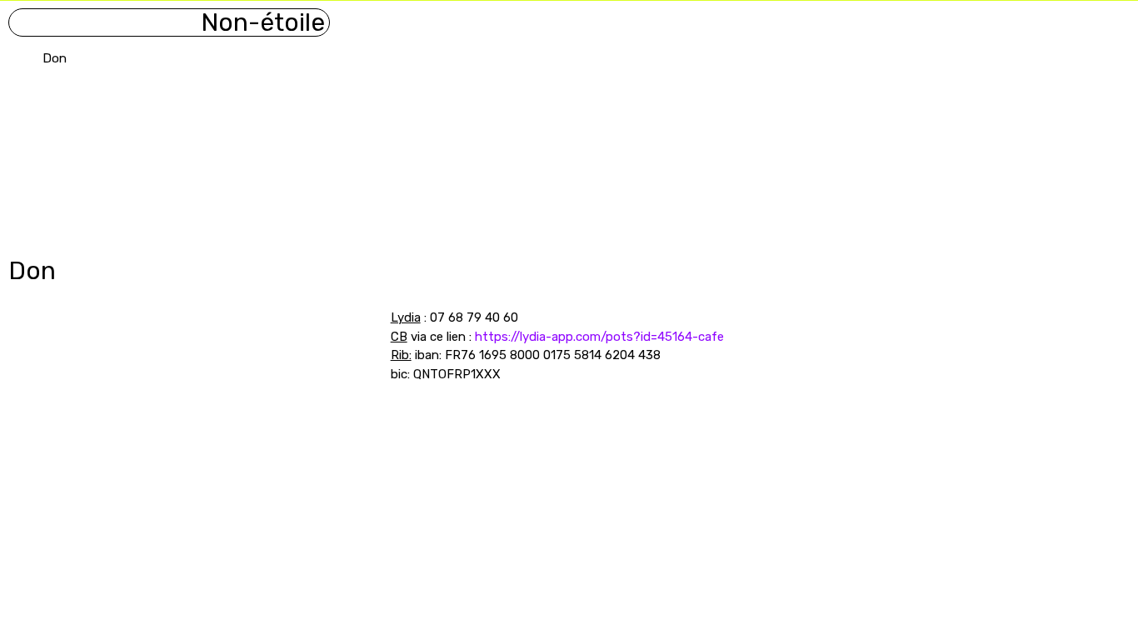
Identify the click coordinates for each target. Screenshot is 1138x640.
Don (54, 58)
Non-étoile (263, 23)
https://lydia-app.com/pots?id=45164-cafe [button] (599, 336)
